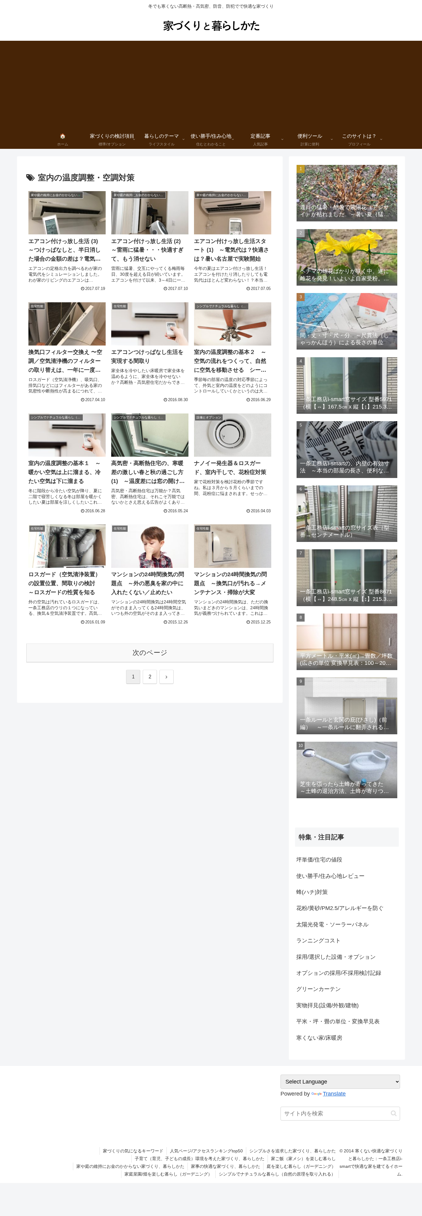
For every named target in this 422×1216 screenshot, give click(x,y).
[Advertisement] (211, 84)
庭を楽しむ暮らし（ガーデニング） (301, 1166)
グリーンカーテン (318, 989)
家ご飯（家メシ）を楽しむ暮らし (303, 1158)
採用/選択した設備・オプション (336, 957)
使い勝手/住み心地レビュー (330, 876)
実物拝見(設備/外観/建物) (327, 1005)
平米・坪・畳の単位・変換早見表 (338, 1021)
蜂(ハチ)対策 (312, 892)
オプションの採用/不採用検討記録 (338, 973)
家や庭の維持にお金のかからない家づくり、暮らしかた (130, 1166)
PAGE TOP (407, 1175)
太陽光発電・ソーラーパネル (332, 924)
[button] (393, 1113)
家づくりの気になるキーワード (133, 1150)
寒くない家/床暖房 (319, 1038)
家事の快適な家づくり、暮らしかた (225, 1166)
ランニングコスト (318, 940)
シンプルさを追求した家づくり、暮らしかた (292, 1150)
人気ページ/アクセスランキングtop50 (206, 1150)
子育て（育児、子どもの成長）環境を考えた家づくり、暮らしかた (199, 1158)
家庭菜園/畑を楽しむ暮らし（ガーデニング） (168, 1174)
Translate (334, 1094)
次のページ (150, 652)
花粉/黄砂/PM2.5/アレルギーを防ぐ (340, 908)
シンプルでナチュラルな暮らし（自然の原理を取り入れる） (277, 1174)
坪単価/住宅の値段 (319, 860)
